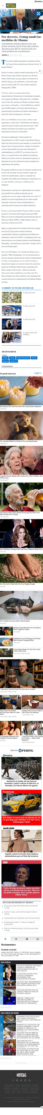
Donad (34, 358)
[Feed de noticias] (25, 1080)
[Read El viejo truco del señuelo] (12, 333)
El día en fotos (29, 293)
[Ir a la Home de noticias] (21, 1075)
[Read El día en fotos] (12, 293)
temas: (4, 355)
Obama (10, 81)
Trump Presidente (23, 358)
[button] (39, 71)
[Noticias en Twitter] (21, 1080)
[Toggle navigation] (3, 5)
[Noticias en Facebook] (17, 1080)
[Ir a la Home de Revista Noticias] (10, 5)
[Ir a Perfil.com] (39, 1)
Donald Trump (9, 231)
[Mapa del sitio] (29, 1080)
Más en (13, 750)
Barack (5, 361)
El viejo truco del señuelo (30, 333)
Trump (10, 64)
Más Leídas (6, 962)
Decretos (13, 361)
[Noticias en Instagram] (13, 1080)
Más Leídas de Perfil (10, 1013)
